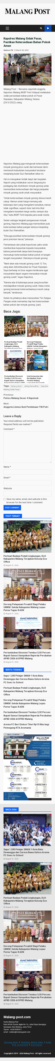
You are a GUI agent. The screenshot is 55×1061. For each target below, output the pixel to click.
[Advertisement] (27, 133)
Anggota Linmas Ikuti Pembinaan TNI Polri (26, 405)
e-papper (48, 28)
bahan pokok (16, 386)
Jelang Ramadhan (31, 386)
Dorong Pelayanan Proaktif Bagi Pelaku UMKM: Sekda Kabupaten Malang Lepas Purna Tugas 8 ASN (27, 585)
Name (7, 467)
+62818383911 (16, 1029)
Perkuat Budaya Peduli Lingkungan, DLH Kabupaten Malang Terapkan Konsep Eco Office (27, 536)
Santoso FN (8, 50)
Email (7, 477)
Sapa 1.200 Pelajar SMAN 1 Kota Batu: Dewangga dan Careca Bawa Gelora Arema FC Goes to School (26, 679)
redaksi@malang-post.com (19, 1032)
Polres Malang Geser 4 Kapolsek (21, 396)
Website (8, 488)
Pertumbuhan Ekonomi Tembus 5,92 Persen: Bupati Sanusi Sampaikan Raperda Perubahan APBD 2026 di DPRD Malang (27, 633)
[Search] (41, 28)
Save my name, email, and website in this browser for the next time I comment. (26, 501)
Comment (9, 429)
